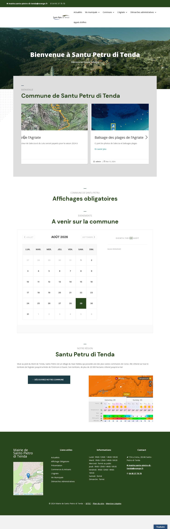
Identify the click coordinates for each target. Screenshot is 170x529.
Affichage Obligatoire (60, 462)
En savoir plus (31, 149)
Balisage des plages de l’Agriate (85, 134)
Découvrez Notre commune (49, 379)
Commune (107, 12)
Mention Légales (113, 503)
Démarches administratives (142, 12)
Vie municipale (91, 12)
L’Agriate (121, 12)
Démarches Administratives (63, 482)
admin (29, 161)
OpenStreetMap (28, 494)
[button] (146, 136)
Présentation (56, 466)
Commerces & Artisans (61, 470)
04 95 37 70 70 (135, 473)
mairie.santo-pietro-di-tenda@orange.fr (27, 3)
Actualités (78, 12)
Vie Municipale (57, 478)
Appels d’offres (80, 22)
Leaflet (17, 494)
